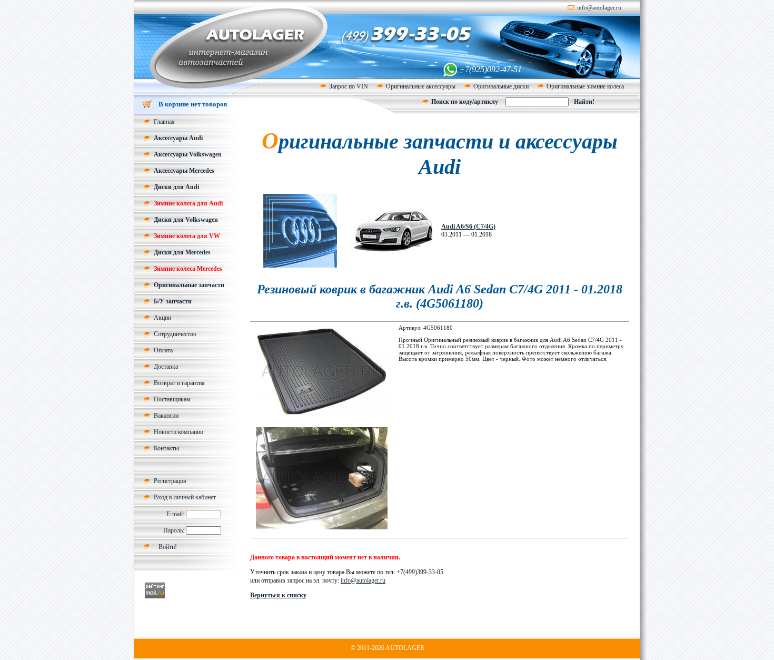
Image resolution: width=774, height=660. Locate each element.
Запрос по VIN (348, 86)
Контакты (166, 448)
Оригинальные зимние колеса (585, 86)
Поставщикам (172, 399)
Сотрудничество (175, 334)
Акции (162, 317)
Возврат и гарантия (179, 383)
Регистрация (170, 481)
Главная (164, 121)
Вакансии (166, 415)
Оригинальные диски (501, 86)
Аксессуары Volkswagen (188, 154)
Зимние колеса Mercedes (188, 268)
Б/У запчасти (173, 301)
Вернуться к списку (278, 595)
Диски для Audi (176, 187)
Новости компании (178, 432)
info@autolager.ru (599, 7)
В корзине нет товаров (192, 104)
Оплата (163, 350)
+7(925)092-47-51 (490, 69)
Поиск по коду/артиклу (464, 101)
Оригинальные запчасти (189, 285)
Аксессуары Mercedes (184, 170)
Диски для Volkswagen (186, 219)
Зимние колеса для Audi (188, 203)
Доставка (166, 366)
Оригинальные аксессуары (420, 86)
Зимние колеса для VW (187, 236)
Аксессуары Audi (178, 138)
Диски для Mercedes (182, 252)
